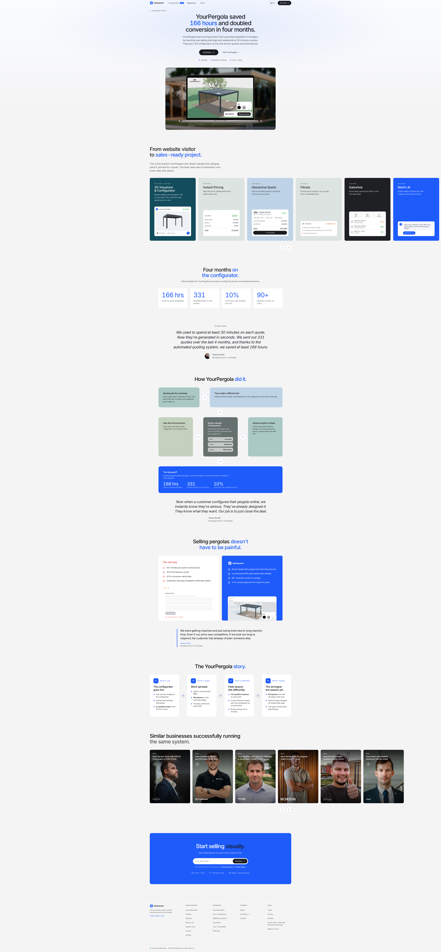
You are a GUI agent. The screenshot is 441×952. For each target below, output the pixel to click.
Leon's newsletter (219, 927)
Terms (270, 910)
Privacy (270, 914)
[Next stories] (288, 809)
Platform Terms (273, 929)
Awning (188, 935)
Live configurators (219, 914)
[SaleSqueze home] (157, 2)
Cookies (270, 918)
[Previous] (282, 247)
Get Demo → (284, 3)
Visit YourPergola (230, 52)
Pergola (188, 914)
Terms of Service (227, 867)
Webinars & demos (220, 918)
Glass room (190, 922)
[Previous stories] (282, 809)
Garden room (190, 927)
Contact (243, 918)
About (202, 3)
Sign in (272, 3)
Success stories (219, 910)
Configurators (175, 3)
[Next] (288, 247)
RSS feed (216, 931)
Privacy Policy (240, 867)
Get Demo (209, 52)
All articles (216, 922)
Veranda (189, 918)
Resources (191, 3)
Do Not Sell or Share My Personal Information (276, 924)
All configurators (192, 910)
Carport (188, 931)
